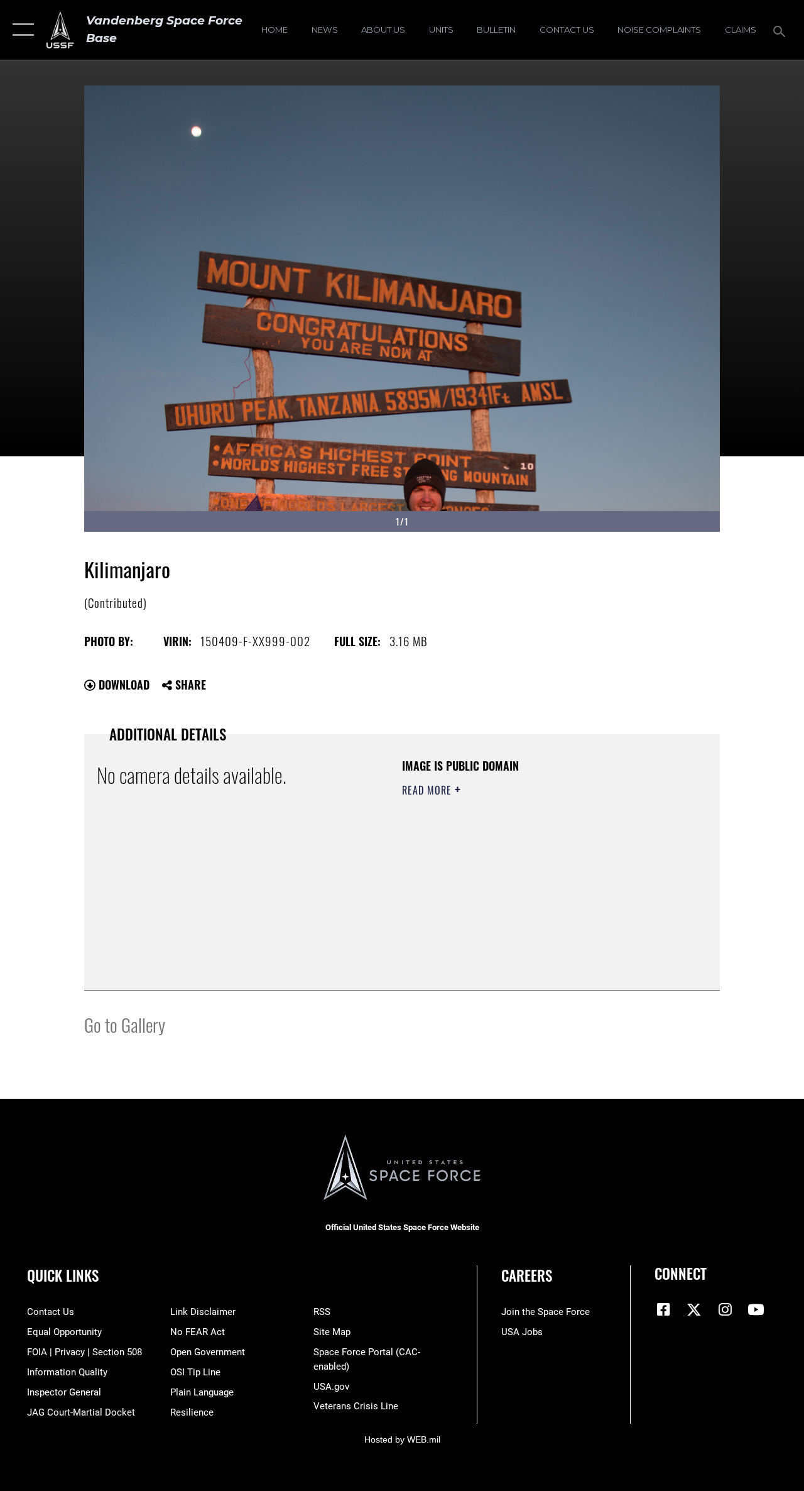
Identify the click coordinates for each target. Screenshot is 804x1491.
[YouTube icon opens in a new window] (755, 1309)
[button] (20, 30)
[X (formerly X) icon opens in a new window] (694, 1309)
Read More (428, 790)
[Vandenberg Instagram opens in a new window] (724, 1309)
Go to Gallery (124, 1024)
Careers (526, 1275)
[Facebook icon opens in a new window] (664, 1309)
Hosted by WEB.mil (402, 1439)
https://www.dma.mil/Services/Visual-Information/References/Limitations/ (514, 896)
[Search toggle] (781, 29)
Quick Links (63, 1275)
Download (122, 684)
